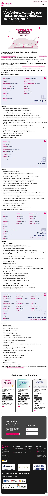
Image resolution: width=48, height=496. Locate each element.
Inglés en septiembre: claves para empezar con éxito (7, 398)
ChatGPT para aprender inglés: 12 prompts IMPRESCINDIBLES (39, 400)
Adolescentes (20, 389)
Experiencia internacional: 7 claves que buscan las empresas (24, 398)
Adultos (23, 389)
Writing (7, 390)
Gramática (9, 389)
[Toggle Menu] (43, 4)
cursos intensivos (4, 389)
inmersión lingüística (21, 390)
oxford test (38, 389)
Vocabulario (4, 390)
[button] (3, 406)
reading (42, 389)
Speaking (12, 389)
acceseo (14, 476)
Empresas (26, 389)
